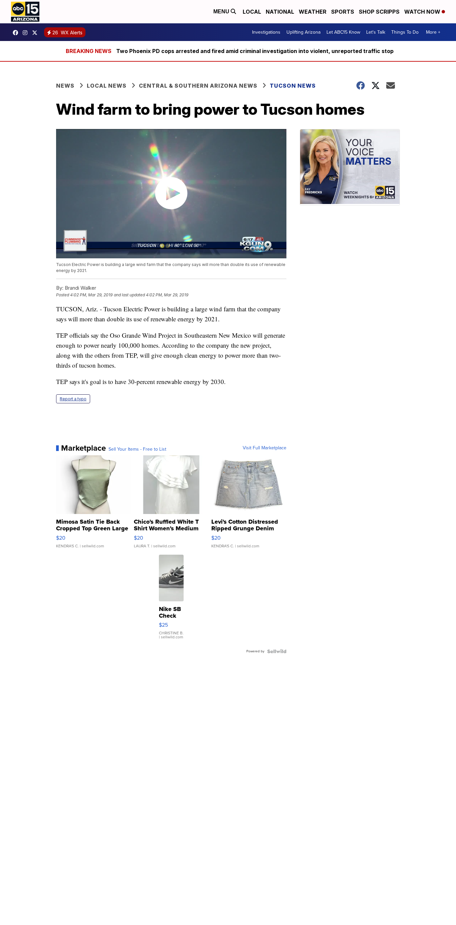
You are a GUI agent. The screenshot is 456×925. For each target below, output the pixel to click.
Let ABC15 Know (343, 32)
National (280, 11)
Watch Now (423, 11)
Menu (222, 11)
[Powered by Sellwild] (276, 651)
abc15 (17, 32)
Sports (342, 11)
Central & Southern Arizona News (198, 85)
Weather (312, 11)
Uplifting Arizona (303, 32)
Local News (107, 85)
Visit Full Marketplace (264, 448)
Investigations (266, 32)
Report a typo (73, 398)
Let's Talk (375, 32)
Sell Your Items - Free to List (137, 449)
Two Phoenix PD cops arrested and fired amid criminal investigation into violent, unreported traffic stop (255, 51)
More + (433, 32)
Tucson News (293, 85)
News (65, 85)
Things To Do (405, 32)
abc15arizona (27, 32)
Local (252, 11)
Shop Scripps (379, 11)
